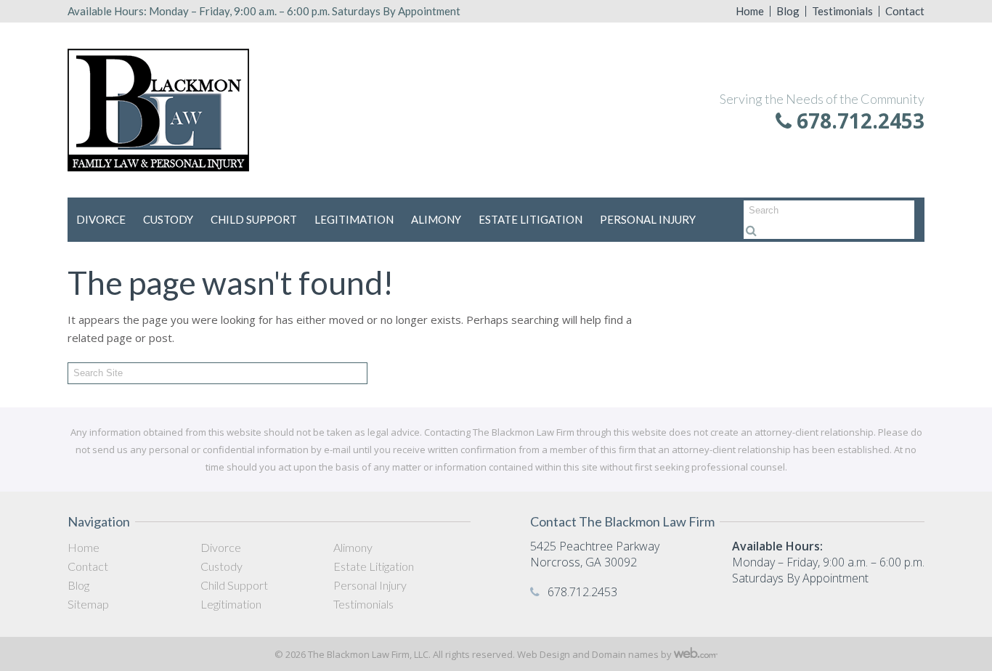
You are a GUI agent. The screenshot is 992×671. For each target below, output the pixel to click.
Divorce (101, 219)
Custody (168, 219)
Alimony (436, 219)
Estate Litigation (530, 219)
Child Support (254, 219)
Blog (788, 11)
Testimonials (842, 11)
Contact (904, 11)
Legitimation (354, 219)
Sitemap (88, 604)
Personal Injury (648, 219)
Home (750, 11)
